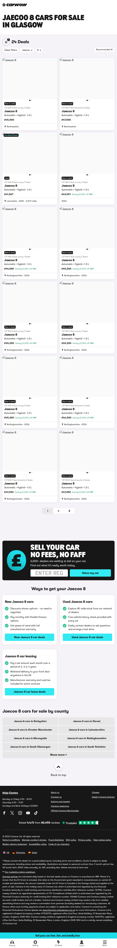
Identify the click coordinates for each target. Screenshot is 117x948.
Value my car (90, 572)
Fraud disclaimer (56, 840)
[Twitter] (12, 814)
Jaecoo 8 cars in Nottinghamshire (86, 738)
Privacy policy (84, 840)
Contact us (56, 797)
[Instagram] (20, 814)
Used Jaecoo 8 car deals (87, 637)
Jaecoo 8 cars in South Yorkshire (87, 746)
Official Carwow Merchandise (65, 810)
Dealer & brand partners (103, 797)
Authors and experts (60, 801)
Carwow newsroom (60, 806)
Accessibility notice (38, 844)
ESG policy (71, 840)
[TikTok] (36, 814)
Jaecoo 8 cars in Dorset (86, 721)
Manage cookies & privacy (34, 840)
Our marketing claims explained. (20, 872)
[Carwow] (14, 5)
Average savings (10, 876)
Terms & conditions (11, 840)
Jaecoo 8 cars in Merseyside (30, 738)
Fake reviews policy (102, 840)
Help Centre (10, 792)
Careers (95, 792)
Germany (20, 852)
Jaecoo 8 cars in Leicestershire (87, 729)
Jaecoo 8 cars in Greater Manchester (30, 729)
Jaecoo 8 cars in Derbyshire (30, 721)
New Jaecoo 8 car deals (29, 637)
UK (8, 852)
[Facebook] (4, 814)
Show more (57, 754)
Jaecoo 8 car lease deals (30, 691)
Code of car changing (58, 844)
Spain (34, 852)
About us (55, 792)
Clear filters (10, 50)
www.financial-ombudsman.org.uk (59, 910)
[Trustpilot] (79, 823)
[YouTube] (28, 814)
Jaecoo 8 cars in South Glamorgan (30, 746)
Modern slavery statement (14, 844)
